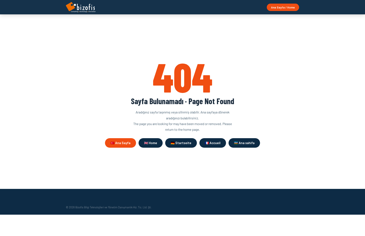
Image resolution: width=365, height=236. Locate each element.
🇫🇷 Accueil (213, 143)
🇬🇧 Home (150, 143)
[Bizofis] (80, 7)
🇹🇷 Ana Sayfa (120, 143)
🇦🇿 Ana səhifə (244, 143)
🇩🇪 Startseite (181, 143)
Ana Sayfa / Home (283, 7)
